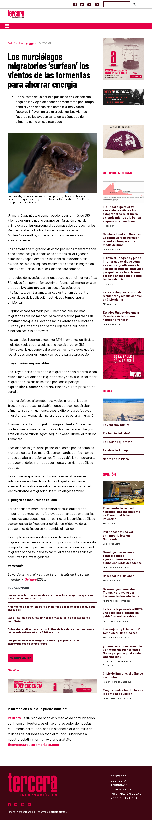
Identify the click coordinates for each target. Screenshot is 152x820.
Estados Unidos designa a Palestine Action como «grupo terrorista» (121, 316)
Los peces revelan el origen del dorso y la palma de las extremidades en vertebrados (44, 642)
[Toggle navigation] (7, 26)
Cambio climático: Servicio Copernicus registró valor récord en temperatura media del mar (122, 239)
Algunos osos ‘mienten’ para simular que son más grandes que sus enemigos (51, 608)
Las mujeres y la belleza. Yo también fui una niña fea (122, 631)
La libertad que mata (117, 442)
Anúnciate (119, 784)
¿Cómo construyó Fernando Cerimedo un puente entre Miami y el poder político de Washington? (122, 651)
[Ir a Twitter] (82, 4)
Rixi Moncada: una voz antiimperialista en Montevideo (118, 535)
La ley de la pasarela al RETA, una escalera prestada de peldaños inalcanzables (123, 612)
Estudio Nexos (58, 811)
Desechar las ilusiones (118, 576)
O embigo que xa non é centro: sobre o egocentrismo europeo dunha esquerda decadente (122, 557)
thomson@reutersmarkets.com (33, 744)
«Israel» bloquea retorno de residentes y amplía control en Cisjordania (122, 295)
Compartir (22, 658)
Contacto (119, 776)
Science (31, 579)
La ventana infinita (116, 425)
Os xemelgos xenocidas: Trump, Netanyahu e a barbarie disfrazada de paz (122, 592)
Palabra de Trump (115, 450)
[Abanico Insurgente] (123, 141)
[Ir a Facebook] (75, 4)
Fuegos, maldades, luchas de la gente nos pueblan (123, 691)
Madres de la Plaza (116, 459)
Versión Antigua (124, 797)
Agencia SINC (16, 43)
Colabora (118, 780)
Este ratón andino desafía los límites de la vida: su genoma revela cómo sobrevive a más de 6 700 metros (51, 630)
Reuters (14, 718)
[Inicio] (16, 13)
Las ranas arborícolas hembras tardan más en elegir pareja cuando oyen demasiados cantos (52, 596)
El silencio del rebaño (117, 433)
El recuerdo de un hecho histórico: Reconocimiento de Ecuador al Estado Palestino (121, 513)
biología (13, 670)
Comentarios (121, 789)
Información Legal (126, 793)
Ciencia (31, 43)
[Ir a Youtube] (89, 4)
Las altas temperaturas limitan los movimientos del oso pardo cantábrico (49, 619)
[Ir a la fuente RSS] (97, 4)
